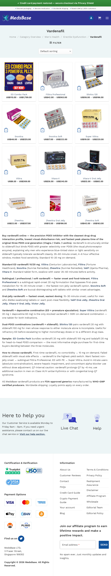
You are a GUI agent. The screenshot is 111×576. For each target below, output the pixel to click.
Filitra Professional (55, 94)
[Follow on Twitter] (21, 539)
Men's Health (52, 37)
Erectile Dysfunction (74, 37)
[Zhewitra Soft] (92, 202)
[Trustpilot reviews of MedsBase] (14, 471)
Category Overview (30, 37)
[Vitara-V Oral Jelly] (92, 160)
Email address (70, 544)
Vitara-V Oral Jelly (92, 178)
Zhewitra (18, 220)
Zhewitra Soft (92, 220)
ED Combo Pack (19, 94)
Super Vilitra (92, 136)
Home (12, 37)
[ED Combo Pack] (19, 76)
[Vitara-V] (55, 160)
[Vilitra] (19, 160)
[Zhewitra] (19, 202)
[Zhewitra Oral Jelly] (55, 202)
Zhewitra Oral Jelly (55, 220)
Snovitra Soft (55, 136)
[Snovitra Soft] (55, 118)
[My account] (91, 18)
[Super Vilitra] (92, 118)
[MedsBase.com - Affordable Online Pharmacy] (16, 18)
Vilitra (19, 178)
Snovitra (19, 136)
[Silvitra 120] (92, 76)
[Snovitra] (19, 118)
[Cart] (99, 18)
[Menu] (107, 18)
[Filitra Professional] (55, 76)
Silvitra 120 (92, 94)
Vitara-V (55, 178)
